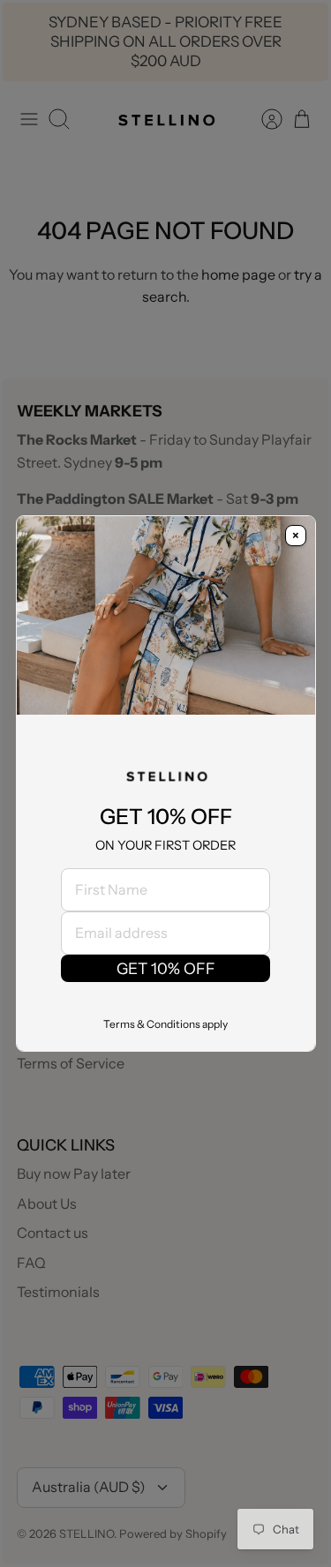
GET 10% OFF (166, 968)
